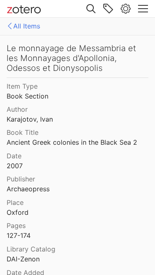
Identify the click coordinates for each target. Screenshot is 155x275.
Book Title (22, 132)
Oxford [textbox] (18, 212)
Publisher (21, 179)
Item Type (22, 86)
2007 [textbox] (15, 166)
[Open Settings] (125, 8)
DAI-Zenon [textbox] (23, 259)
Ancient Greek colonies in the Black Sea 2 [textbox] (72, 142)
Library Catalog (31, 249)
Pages (16, 225)
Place (15, 202)
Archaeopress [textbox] (28, 189)
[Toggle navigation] (143, 8)
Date (14, 156)
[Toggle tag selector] (108, 8)
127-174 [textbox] (19, 235)
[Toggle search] (91, 8)
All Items (26, 26)
